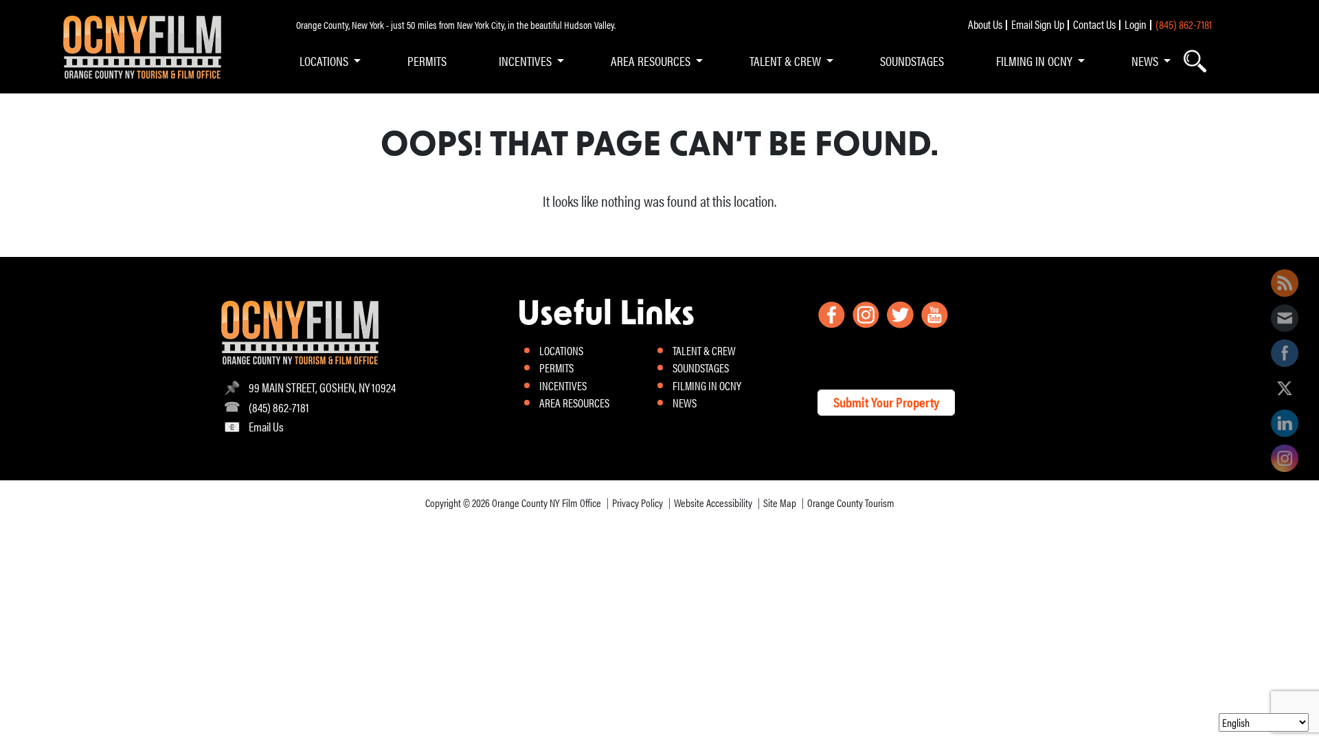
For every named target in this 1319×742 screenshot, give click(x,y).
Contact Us (1094, 24)
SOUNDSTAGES (912, 60)
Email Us (266, 426)
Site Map (779, 502)
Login (1136, 24)
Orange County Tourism (850, 502)
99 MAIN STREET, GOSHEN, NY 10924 (322, 387)
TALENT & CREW (785, 60)
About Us (985, 24)
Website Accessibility (713, 502)
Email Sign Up (1037, 24)
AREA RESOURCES (650, 60)
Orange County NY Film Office (546, 502)
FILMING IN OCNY (1034, 60)
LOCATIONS (324, 60)
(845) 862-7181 (1183, 24)
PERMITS (427, 60)
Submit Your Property (886, 402)
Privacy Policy (637, 502)
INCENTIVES (525, 60)
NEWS (1144, 60)
